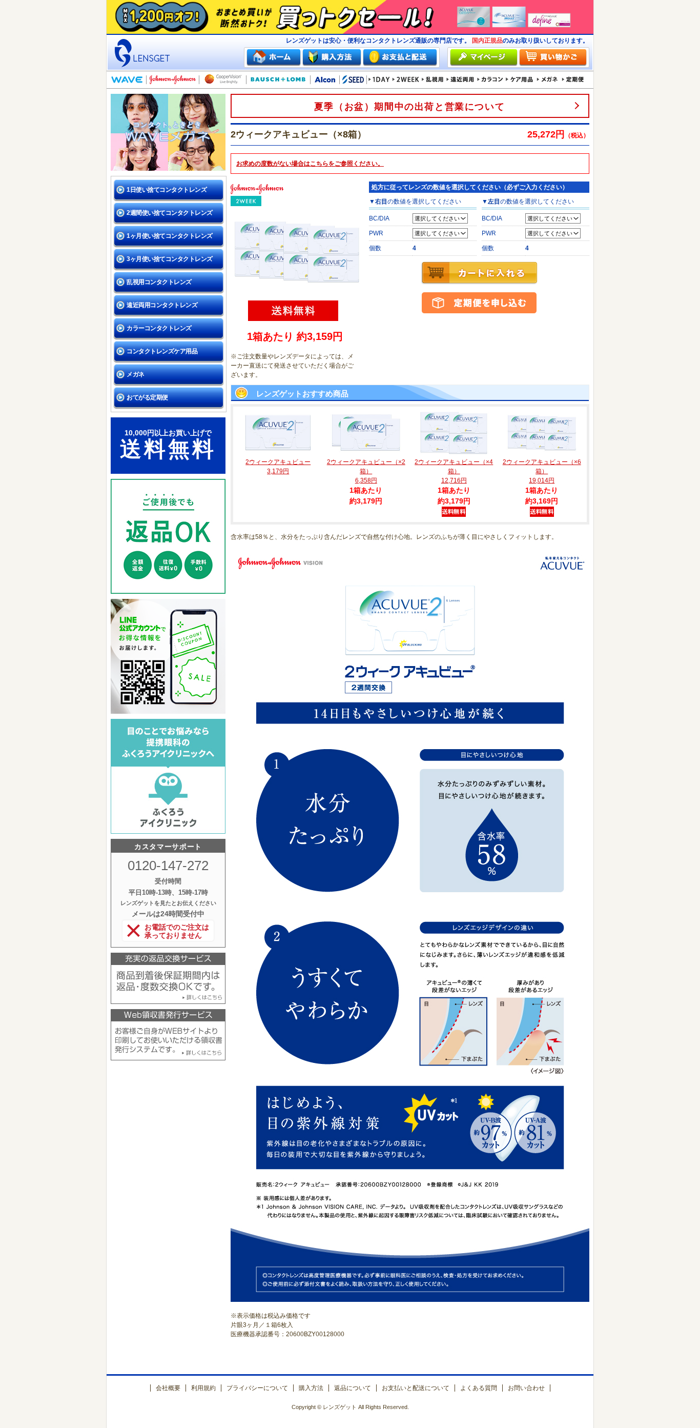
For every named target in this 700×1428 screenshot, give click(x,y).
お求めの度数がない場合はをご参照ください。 (310, 163)
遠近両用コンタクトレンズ (162, 305)
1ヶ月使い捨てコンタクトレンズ (170, 235)
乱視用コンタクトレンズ (159, 282)
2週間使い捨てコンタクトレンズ (170, 212)
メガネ (136, 374)
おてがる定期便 (147, 397)
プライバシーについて (257, 1388)
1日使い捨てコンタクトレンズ (167, 189)
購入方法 (311, 1388)
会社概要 (168, 1388)
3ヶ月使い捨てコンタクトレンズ (170, 259)
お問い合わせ (526, 1388)
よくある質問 (478, 1388)
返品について (352, 1388)
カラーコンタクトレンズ (159, 328)
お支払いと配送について (415, 1388)
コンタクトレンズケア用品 (162, 351)
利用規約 (203, 1388)
